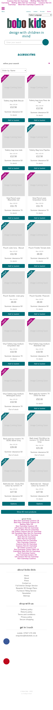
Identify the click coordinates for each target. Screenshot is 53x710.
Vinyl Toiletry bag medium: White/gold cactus (13, 394)
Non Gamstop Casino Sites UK (26, 549)
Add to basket (13, 120)
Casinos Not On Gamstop (26, 540)
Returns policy (26, 612)
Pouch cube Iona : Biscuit (13, 248)
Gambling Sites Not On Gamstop (26, 551)
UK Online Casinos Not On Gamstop (26, 531)
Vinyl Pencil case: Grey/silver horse (39, 199)
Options (13, 504)
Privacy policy (26, 617)
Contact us (26, 583)
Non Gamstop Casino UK (26, 555)
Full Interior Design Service (27, 586)
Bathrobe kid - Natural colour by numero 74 (39, 485)
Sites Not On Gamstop (26, 539)
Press (26, 581)
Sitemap (26, 596)
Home (26, 576)
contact (35, 11)
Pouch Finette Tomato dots (39, 248)
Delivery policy (26, 609)
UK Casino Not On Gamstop (26, 535)
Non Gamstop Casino (26, 553)
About (26, 578)
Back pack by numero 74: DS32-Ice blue (39, 394)
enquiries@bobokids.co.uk (26, 636)
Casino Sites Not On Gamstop (26, 530)
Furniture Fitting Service (26, 591)
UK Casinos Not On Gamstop (26, 528)
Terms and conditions (26, 614)
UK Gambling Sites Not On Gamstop (26, 533)
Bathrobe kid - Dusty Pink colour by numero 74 (13, 485)
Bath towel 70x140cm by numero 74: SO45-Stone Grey (40, 440)
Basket (49, 11)
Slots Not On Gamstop (26, 537)
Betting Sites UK (26, 524)
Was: (11, 104)
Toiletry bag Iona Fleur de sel (39, 101)
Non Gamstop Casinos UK (26, 526)
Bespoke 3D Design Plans (26, 588)
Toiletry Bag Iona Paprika (39, 150)
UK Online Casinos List (26, 548)
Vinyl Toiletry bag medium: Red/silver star (39, 345)
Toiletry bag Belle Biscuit (13, 101)
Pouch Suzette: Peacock (39, 296)
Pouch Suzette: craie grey (13, 296)
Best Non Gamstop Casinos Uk (30, 4)
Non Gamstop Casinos (26, 542)
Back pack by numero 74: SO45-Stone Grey (13, 439)
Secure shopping (26, 619)
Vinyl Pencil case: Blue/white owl (13, 199)
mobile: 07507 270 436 (26, 633)
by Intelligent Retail (26, 693)
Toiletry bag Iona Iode (13, 150)
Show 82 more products (26, 512)
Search (45, 42)
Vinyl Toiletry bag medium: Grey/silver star (13, 345)
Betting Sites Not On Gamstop (24, 3)
